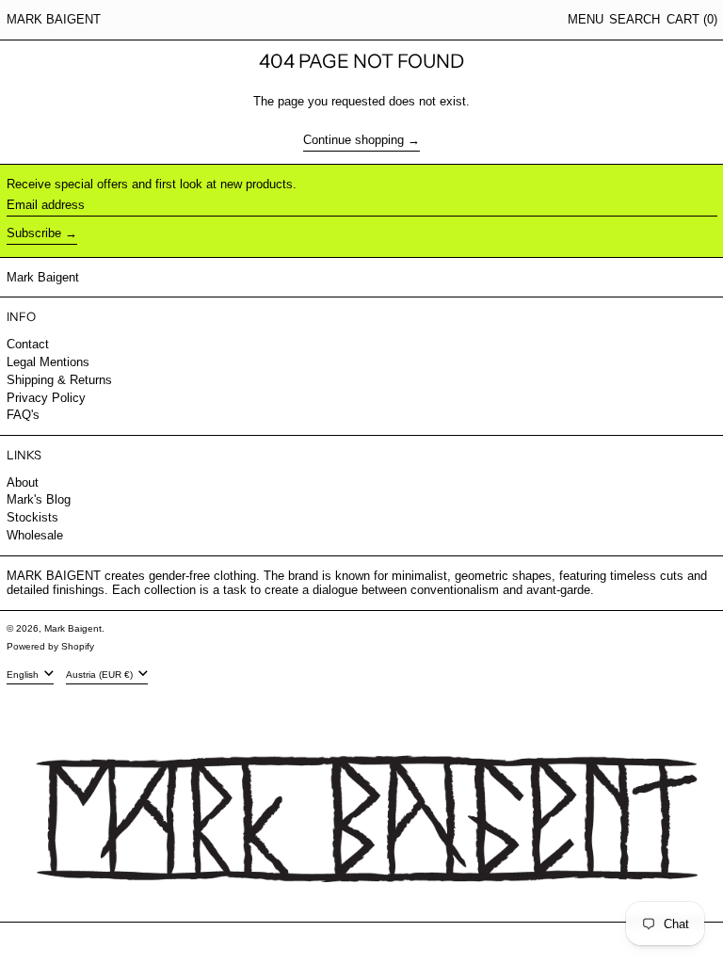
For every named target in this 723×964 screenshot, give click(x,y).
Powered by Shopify (50, 646)
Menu (585, 19)
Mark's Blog (39, 499)
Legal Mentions (48, 362)
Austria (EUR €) (101, 673)
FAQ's (23, 415)
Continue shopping (353, 140)
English (24, 673)
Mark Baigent (54, 19)
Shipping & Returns (59, 380)
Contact (28, 344)
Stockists (32, 517)
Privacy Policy (46, 398)
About (23, 482)
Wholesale (35, 535)
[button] (634, 20)
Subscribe (34, 233)
